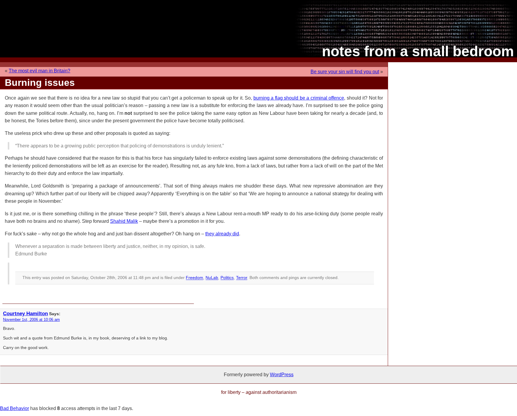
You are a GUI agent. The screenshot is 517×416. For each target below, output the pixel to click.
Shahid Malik (124, 221)
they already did (222, 233)
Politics (227, 277)
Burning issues (40, 82)
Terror (241, 277)
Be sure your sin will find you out (345, 71)
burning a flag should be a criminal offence (298, 97)
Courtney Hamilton (25, 313)
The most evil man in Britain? (39, 70)
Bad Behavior (14, 408)
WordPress (282, 374)
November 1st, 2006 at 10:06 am (31, 319)
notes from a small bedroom (418, 51)
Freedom (194, 277)
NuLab (212, 277)
